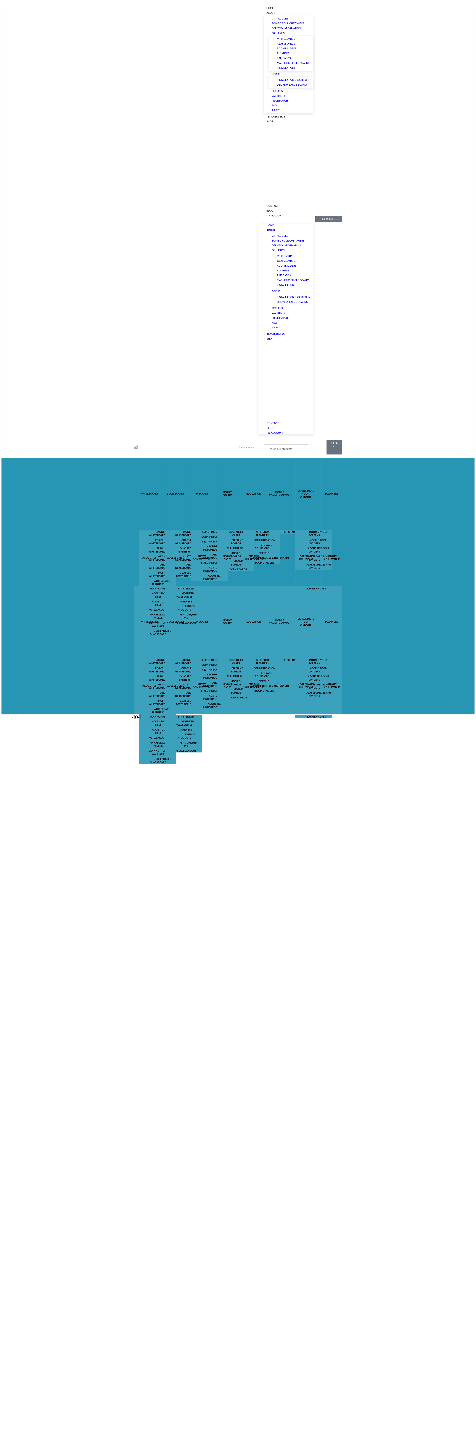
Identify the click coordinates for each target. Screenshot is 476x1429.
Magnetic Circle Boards (293, 63)
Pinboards (284, 58)
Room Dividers (286, 48)
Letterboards (280, 557)
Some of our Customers (288, 23)
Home (270, 8)
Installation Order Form (294, 80)
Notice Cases (227, 558)
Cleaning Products (186, 736)
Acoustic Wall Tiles (162, 723)
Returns (277, 91)
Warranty (278, 95)
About (270, 12)
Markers (186, 729)
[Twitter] (149, 219)
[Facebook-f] (137, 219)
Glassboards (286, 43)
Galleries (278, 33)
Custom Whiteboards (254, 558)
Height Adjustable (332, 558)
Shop (269, 121)
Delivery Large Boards (292, 84)
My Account (274, 215)
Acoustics (149, 557)
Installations (286, 67)
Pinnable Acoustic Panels (162, 744)
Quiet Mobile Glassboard (160, 760)
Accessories (175, 557)
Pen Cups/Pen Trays (188, 744)
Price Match (280, 100)
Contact (272, 206)
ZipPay (276, 110)
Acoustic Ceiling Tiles (162, 731)
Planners (283, 53)
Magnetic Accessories (185, 723)
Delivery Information (286, 28)
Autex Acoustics (160, 737)
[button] (285, 219)
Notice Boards (228, 494)
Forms (276, 74)
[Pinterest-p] (155, 219)
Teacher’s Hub (275, 116)
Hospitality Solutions (306, 558)
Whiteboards (286, 38)
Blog (269, 210)
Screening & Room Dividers (306, 493)
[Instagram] (143, 219)
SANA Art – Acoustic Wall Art (162, 752)
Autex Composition (201, 558)
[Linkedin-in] (161, 219)
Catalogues (280, 18)
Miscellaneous (186, 750)
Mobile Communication (279, 494)
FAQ (274, 105)
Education (253, 493)
